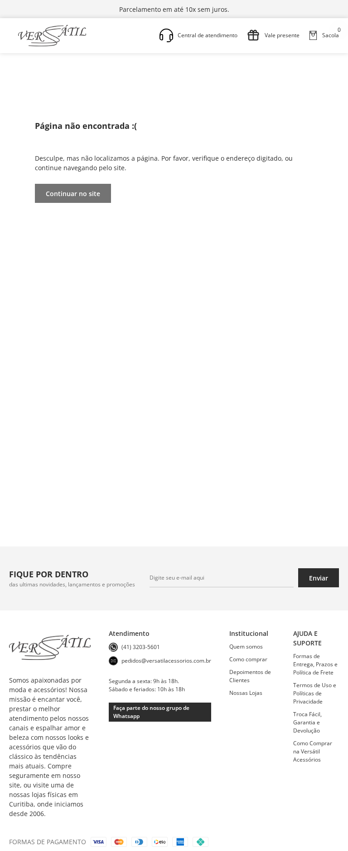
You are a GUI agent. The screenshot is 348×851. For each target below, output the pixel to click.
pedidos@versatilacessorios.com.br (166, 660)
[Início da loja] (52, 35)
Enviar (318, 578)
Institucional (248, 633)
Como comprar (248, 659)
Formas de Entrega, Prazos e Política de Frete (315, 664)
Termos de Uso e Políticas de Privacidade (314, 693)
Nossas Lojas (245, 693)
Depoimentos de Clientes (250, 676)
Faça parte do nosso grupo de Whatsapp (151, 712)
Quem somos (246, 646)
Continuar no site (73, 193)
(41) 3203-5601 (140, 647)
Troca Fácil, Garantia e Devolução (307, 722)
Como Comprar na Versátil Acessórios (312, 751)
